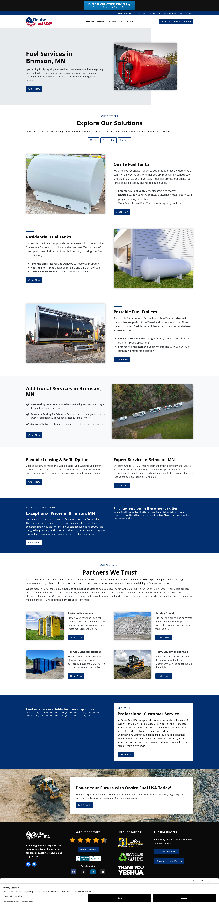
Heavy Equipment (171, 13)
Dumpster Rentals (141, 13)
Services (112, 21)
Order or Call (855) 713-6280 (176, 21)
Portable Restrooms (125, 13)
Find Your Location (95, 21)
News (181, 13)
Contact (188, 13)
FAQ (121, 21)
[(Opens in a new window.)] (88, 858)
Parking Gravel (156, 13)
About (130, 21)
